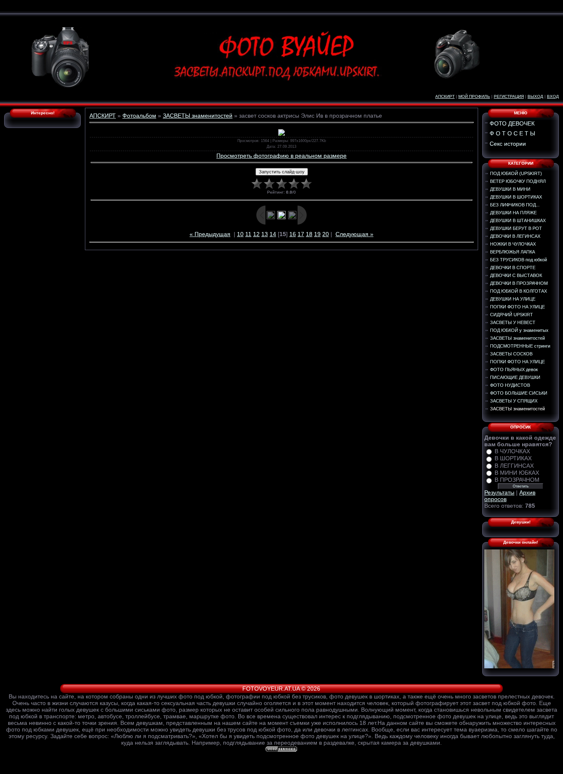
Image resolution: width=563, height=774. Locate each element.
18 (309, 234)
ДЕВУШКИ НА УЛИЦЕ (512, 298)
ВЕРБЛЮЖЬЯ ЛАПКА (512, 251)
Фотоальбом (139, 115)
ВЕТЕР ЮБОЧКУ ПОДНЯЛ (518, 181)
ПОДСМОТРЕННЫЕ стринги (520, 345)
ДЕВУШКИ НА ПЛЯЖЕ (513, 212)
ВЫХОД (535, 96)
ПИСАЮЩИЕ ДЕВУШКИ (515, 377)
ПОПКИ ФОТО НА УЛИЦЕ (517, 306)
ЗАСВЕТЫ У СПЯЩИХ (513, 400)
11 (248, 234)
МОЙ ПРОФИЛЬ (474, 96)
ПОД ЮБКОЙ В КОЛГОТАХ (518, 291)
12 (256, 234)
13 (264, 234)
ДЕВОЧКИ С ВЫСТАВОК (516, 275)
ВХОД (553, 96)
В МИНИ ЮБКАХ (517, 472)
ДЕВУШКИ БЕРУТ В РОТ (516, 228)
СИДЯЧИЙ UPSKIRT (511, 314)
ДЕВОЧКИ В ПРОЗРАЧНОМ (519, 283)
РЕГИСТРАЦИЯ (509, 96)
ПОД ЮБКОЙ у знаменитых (519, 330)
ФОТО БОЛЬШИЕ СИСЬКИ (518, 393)
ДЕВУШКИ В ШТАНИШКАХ (518, 220)
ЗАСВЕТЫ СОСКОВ (511, 353)
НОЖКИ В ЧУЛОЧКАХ (513, 243)
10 (240, 234)
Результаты (499, 492)
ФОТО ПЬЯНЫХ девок (514, 369)
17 (301, 234)
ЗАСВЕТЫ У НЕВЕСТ (512, 322)
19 (317, 234)
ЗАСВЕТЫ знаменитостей (197, 115)
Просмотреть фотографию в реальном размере (281, 155)
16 (292, 234)
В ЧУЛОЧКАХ (512, 451)
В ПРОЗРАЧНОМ (517, 480)
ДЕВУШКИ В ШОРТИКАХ (516, 196)
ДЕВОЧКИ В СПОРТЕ (512, 267)
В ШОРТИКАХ (513, 458)
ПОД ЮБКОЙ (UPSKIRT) (516, 173)
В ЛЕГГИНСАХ (514, 465)
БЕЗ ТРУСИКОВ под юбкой (518, 259)
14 (273, 234)
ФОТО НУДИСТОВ (510, 385)
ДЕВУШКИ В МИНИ (510, 189)
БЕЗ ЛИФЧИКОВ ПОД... (515, 204)
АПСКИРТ (445, 96)
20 (325, 234)
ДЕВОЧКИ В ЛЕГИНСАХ (515, 236)
